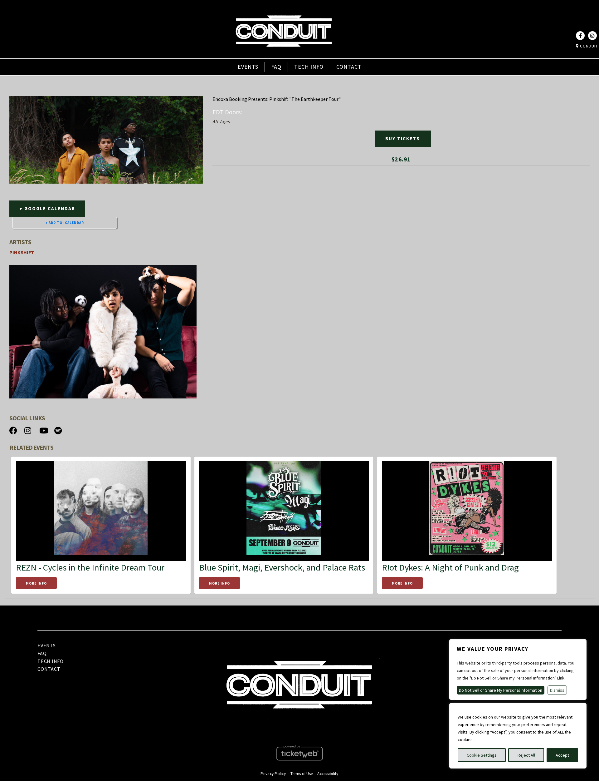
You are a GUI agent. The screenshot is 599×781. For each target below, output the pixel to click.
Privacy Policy (273, 773)
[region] (518, 736)
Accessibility (327, 773)
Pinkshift (21, 252)
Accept (562, 755)
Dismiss (557, 690)
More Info (36, 583)
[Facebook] (580, 35)
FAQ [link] (276, 66)
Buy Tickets (402, 138)
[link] (283, 54)
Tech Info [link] (309, 66)
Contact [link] (349, 66)
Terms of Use (301, 773)
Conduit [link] (588, 46)
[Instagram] (592, 35)
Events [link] (248, 66)
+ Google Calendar (47, 208)
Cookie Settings (482, 755)
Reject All (526, 755)
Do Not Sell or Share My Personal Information (500, 690)
